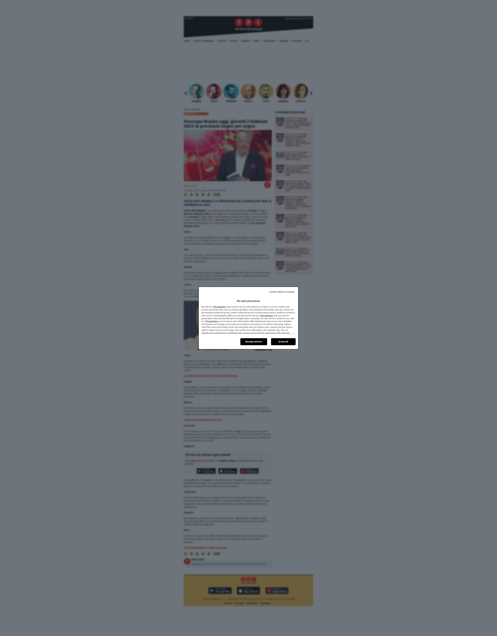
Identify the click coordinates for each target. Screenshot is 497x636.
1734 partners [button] (219, 307)
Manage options (254, 341)
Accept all (283, 341)
